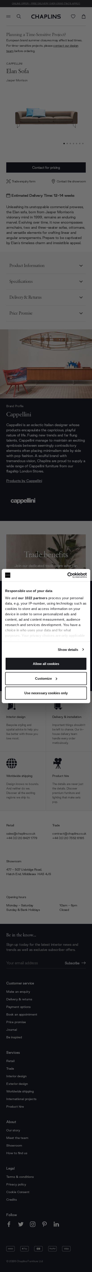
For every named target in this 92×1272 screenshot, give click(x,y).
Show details (68, 649)
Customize (43, 678)
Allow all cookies (46, 664)
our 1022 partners (33, 598)
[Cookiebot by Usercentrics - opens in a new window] (67, 575)
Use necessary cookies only (46, 693)
